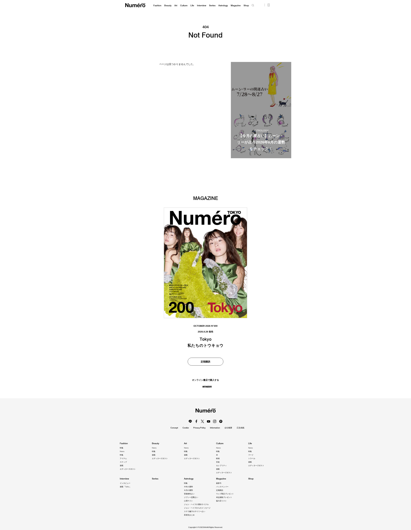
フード (251, 455)
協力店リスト (221, 501)
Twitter (202, 421)
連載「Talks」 (125, 487)
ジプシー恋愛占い (191, 497)
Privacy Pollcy (199, 428)
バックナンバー (222, 487)
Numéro (135, 5)
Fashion (157, 5)
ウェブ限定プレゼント (225, 494)
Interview (201, 5)
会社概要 (228, 428)
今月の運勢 (188, 490)
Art (175, 5)
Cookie (186, 428)
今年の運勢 (188, 487)
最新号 (218, 483)
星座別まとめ (189, 515)
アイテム (123, 458)
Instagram (214, 421)
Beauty (167, 5)
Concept (174, 428)
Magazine (236, 5)
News (122, 451)
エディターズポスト (128, 469)
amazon (207, 386)
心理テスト (188, 501)
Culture (184, 5)
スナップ (123, 462)
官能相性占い (189, 494)
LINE (190, 421)
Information (215, 428)
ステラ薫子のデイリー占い (194, 511)
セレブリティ (221, 465)
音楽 (218, 462)
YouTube (208, 421)
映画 (218, 458)
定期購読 (205, 361)
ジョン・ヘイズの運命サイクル (196, 504)
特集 (121, 448)
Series (212, 5)
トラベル (251, 458)
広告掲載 (240, 428)
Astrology (223, 5)
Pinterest (220, 421)
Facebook (196, 421)
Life (192, 5)
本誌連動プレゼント (224, 497)
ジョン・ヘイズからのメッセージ (197, 508)
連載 (121, 465)
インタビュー (125, 483)
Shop (246, 5)
